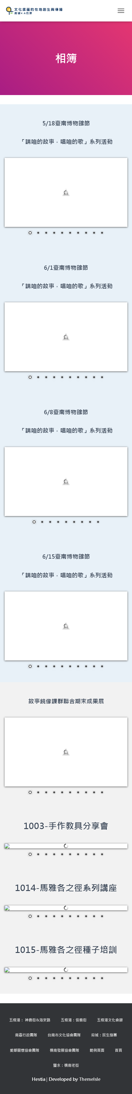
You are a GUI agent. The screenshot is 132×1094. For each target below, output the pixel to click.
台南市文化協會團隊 (64, 1034)
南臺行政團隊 (26, 1034)
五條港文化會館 (110, 1019)
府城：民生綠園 (104, 1034)
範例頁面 (97, 1050)
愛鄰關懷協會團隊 (24, 1050)
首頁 (118, 1050)
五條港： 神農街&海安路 (29, 1019)
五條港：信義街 (74, 1019)
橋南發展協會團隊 (64, 1050)
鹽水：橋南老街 (66, 1065)
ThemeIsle (89, 1079)
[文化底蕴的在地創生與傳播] (36, 10)
